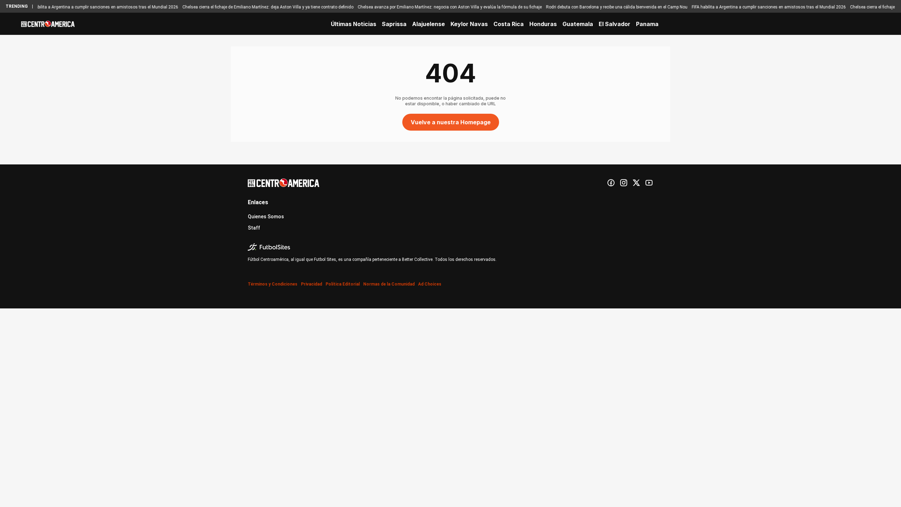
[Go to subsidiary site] (450, 247)
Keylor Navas (469, 23)
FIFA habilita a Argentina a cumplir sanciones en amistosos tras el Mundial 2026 (92, 7)
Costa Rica (508, 23)
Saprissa (394, 23)
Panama (647, 23)
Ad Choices (429, 284)
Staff (254, 228)
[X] (636, 183)
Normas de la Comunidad (389, 284)
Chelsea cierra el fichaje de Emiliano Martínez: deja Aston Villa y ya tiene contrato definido (259, 7)
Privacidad (311, 284)
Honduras (543, 23)
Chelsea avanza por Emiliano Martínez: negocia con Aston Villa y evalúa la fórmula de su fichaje (441, 7)
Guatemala (577, 23)
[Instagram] (623, 183)
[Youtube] (649, 183)
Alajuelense (428, 23)
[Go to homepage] (48, 24)
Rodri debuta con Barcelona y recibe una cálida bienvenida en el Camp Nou (608, 7)
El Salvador (614, 23)
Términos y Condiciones (272, 284)
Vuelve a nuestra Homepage (451, 122)
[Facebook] (611, 183)
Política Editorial (343, 284)
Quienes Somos (266, 216)
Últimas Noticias (353, 23)
